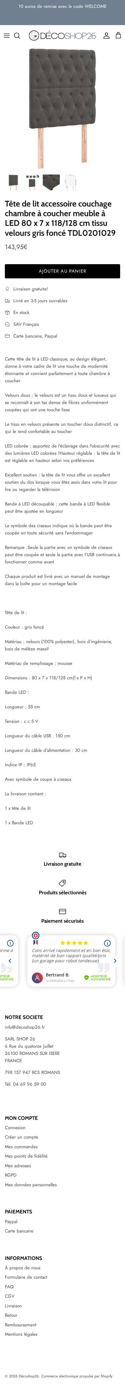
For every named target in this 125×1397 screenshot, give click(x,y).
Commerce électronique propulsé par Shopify (76, 1376)
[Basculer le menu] (6, 35)
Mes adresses (18, 1165)
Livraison (13, 1305)
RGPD (10, 1175)
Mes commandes (21, 1146)
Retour (11, 1315)
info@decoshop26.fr (25, 1027)
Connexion (15, 1127)
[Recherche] (20, 35)
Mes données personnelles (31, 1184)
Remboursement (20, 1325)
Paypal (11, 1221)
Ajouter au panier (62, 271)
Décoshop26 (29, 1376)
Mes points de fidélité (26, 1156)
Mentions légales (21, 1334)
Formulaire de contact (26, 1277)
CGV (10, 1296)
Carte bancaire (19, 1231)
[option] (62, 108)
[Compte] (105, 35)
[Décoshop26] (62, 35)
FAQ (9, 1286)
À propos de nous (22, 1267)
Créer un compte (21, 1137)
